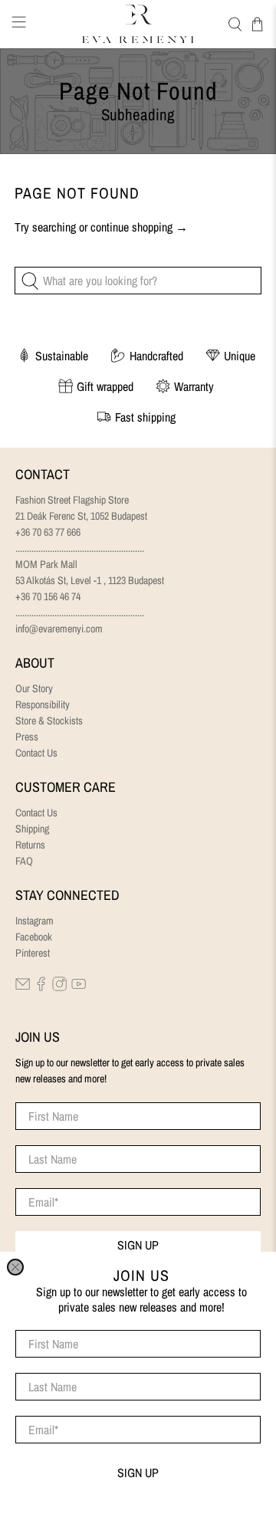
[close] (15, 1267)
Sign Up (138, 1472)
